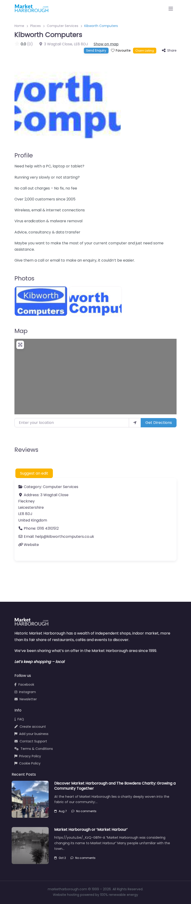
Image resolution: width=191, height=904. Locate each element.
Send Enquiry (96, 50)
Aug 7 (63, 811)
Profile (23, 155)
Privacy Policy (30, 756)
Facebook (26, 684)
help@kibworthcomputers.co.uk (64, 536)
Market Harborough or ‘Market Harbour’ (91, 829)
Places (35, 25)
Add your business (33, 733)
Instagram (27, 692)
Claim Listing (144, 50)
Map (21, 331)
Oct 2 (62, 858)
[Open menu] (171, 8)
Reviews (26, 449)
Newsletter (28, 699)
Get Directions (158, 422)
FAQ (20, 719)
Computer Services (62, 25)
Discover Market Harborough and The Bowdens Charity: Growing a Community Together (115, 786)
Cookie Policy (30, 763)
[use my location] (135, 422)
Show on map (106, 44)
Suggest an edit (34, 473)
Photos (24, 278)
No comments (86, 811)
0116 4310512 (48, 528)
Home (19, 25)
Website (31, 544)
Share (172, 50)
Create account (33, 726)
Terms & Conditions (36, 748)
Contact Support (33, 741)
